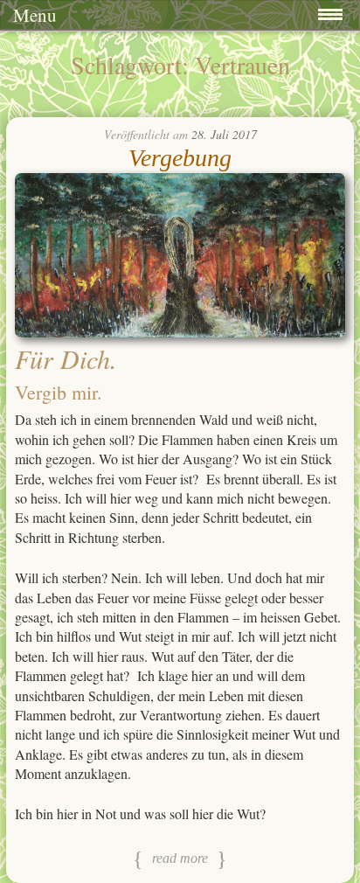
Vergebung (180, 157)
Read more (180, 858)
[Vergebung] (180, 332)
